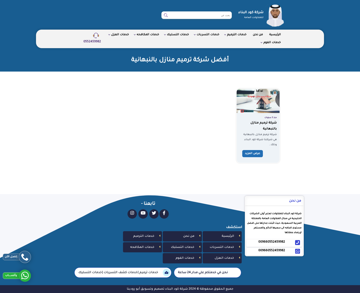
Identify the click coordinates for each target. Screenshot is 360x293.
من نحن (258, 34)
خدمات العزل (120, 34)
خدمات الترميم (237, 34)
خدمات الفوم (272, 42)
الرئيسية (275, 34)
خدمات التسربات (208, 34)
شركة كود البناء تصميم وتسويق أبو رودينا (157, 289)
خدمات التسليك (178, 34)
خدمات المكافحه (148, 34)
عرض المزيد (252, 153)
